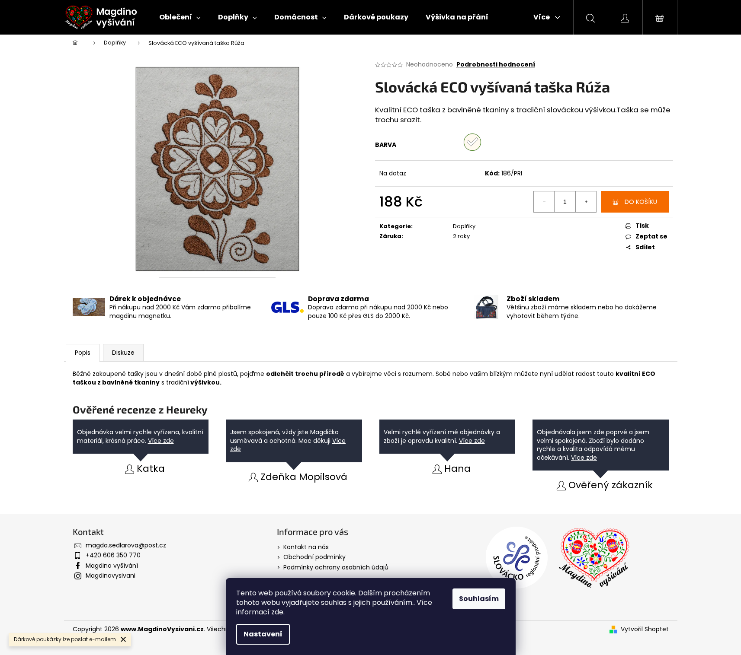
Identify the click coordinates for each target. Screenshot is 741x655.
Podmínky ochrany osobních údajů (335, 567)
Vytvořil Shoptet (645, 629)
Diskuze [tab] (123, 352)
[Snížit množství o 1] (544, 201)
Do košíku (641, 201)
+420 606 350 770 (113, 555)
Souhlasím (479, 599)
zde (277, 612)
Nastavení (263, 634)
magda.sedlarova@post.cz (126, 545)
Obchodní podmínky (314, 557)
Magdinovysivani (110, 575)
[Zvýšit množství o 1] (585, 201)
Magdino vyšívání (112, 565)
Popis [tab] (82, 352)
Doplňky (464, 226)
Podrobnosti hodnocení (495, 64)
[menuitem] (180, 17)
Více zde (161, 440)
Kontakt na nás (306, 547)
